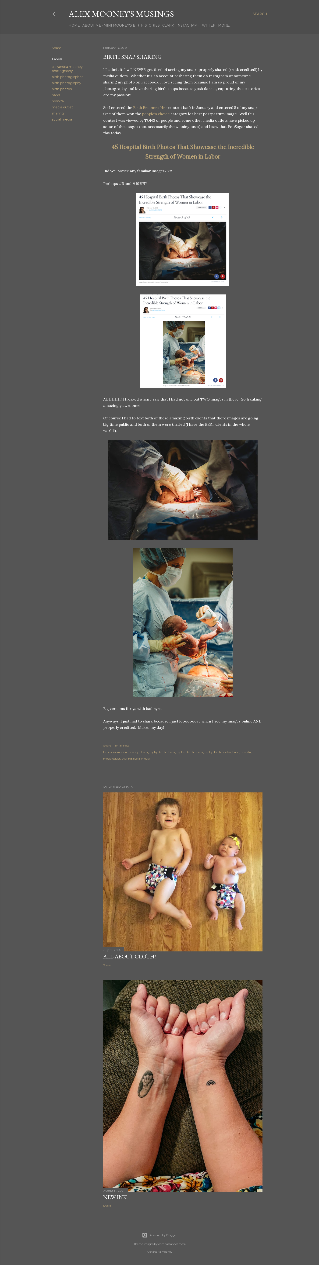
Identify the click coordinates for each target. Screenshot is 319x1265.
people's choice (156, 113)
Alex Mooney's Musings (121, 13)
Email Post (121, 745)
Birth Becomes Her (150, 107)
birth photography (66, 83)
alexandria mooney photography (67, 69)
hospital (58, 101)
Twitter (208, 25)
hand (56, 95)
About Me (91, 25)
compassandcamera (172, 1244)
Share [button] (56, 48)
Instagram (187, 25)
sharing (58, 113)
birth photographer (67, 77)
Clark (168, 25)
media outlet (62, 107)
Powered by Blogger (163, 1235)
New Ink (115, 1197)
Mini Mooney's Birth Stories (132, 25)
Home (74, 25)
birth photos (62, 89)
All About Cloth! (129, 956)
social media (62, 119)
